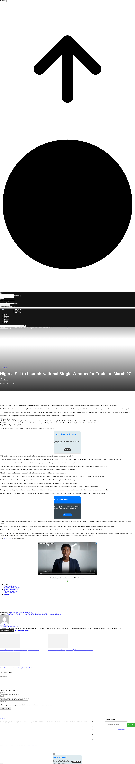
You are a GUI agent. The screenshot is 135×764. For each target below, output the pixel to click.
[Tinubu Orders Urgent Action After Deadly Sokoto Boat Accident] (10, 665)
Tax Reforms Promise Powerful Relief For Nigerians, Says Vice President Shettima (34, 614)
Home (2, 328)
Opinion (6, 316)
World (6, 322)
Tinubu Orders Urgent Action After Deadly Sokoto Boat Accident (17, 667)
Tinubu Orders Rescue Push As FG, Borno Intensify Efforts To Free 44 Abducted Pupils (70, 650)
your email (16, 303)
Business (18, 309)
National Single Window (11, 588)
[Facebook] (3, 397)
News (5, 314)
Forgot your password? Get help (7, 299)
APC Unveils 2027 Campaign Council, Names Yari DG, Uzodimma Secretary (19, 650)
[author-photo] (4, 623)
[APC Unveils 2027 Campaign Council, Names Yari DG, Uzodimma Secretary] (10, 647)
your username (17, 295)
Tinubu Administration (11, 591)
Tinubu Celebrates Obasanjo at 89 (21, 612)
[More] (29, 398)
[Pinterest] (16, 397)
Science (6, 319)
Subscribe (131, 724)
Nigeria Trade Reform (11, 589)
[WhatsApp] (23, 397)
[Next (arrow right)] (2, 763)
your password (17, 296)
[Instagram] (3, 726)
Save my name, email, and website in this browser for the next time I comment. (26, 705)
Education (18, 312)
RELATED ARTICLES (7, 630)
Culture (17, 311)
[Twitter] (10, 397)
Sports (6, 321)
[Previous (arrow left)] (0, 763)
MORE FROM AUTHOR (22, 630)
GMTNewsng (7, 538)
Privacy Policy (121, 728)
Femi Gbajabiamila (10, 586)
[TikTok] (6, 726)
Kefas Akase (4, 380)
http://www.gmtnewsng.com (9, 626)
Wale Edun (7, 594)
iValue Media (30, 745)
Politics (6, 317)
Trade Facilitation (9, 593)
